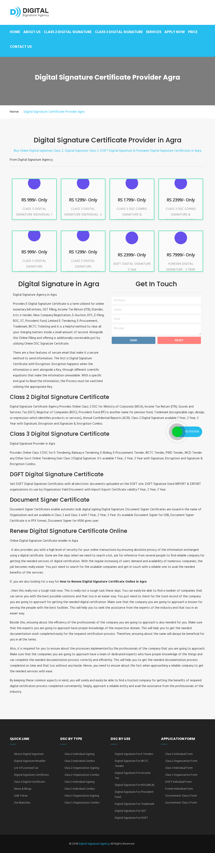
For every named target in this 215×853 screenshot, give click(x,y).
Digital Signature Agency (94, 843)
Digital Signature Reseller (29, 761)
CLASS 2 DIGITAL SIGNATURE (68, 32)
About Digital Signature (29, 754)
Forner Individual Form (179, 788)
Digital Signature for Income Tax (133, 776)
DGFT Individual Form (178, 781)
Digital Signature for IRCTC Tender (131, 764)
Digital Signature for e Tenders (134, 754)
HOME (15, 32)
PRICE (193, 32)
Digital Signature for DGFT (131, 818)
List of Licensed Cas (26, 768)
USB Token (21, 795)
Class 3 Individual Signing (79, 781)
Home (14, 112)
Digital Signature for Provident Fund (134, 795)
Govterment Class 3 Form (181, 802)
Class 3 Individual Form (179, 768)
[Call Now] (177, 431)
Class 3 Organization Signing (81, 795)
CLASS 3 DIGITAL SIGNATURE (119, 32)
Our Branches (22, 802)
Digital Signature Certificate (31, 775)
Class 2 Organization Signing (81, 768)
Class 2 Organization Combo (82, 775)
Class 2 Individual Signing (79, 754)
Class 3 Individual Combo (79, 788)
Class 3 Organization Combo (82, 802)
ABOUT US (32, 32)
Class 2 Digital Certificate (29, 781)
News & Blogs (22, 788)
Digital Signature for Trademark (134, 804)
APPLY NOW (174, 32)
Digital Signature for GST (130, 811)
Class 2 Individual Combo (79, 761)
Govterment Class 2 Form (181, 795)
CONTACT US (21, 47)
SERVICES (153, 32)
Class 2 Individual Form (179, 754)
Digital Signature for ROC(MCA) (134, 785)
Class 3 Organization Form (181, 775)
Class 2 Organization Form (181, 761)
